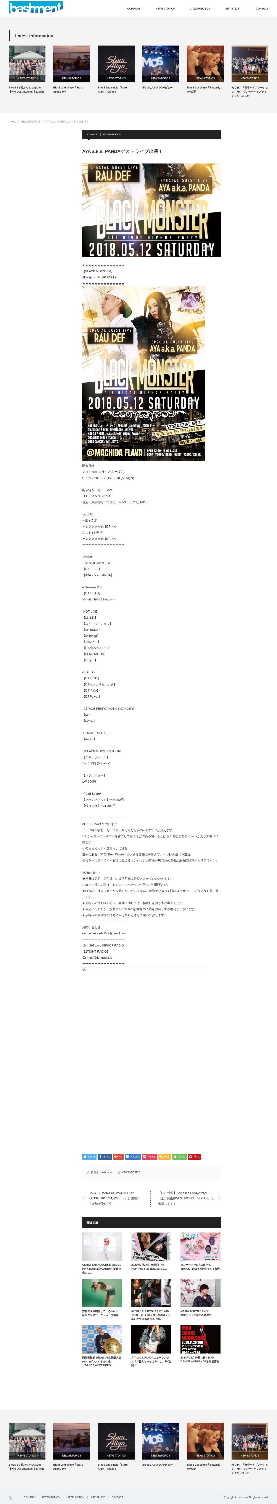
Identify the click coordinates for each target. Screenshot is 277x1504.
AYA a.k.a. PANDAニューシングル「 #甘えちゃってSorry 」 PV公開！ (151, 1361)
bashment (106, 1172)
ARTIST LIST (233, 8)
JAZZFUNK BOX (200, 8)
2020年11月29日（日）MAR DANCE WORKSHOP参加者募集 (199, 1359)
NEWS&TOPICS (165, 8)
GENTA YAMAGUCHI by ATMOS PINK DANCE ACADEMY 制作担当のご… (101, 1268)
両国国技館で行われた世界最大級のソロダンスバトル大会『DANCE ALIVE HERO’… (101, 1361)
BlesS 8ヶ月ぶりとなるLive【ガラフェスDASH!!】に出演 (26, 89)
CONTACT (262, 8)
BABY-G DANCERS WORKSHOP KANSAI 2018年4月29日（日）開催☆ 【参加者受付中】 (114, 1198)
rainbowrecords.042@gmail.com (104, 933)
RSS (10, 1498)
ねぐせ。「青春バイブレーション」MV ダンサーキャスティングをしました (250, 91)
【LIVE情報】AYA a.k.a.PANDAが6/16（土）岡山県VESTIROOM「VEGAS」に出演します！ (186, 1198)
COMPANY (133, 8)
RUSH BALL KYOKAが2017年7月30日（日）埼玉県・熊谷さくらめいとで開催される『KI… (151, 1315)
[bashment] (36, 7)
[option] (31, 70)
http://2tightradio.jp (99, 957)
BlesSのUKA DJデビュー (157, 87)
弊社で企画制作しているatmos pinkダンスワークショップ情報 (100, 1313)
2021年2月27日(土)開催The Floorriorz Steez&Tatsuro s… (149, 1266)
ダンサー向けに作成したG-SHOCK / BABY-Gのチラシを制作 (200, 1266)
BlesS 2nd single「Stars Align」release (113, 89)
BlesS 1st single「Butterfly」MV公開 (205, 89)
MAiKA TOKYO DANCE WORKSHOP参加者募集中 (196, 1313)
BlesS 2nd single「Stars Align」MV (68, 89)
